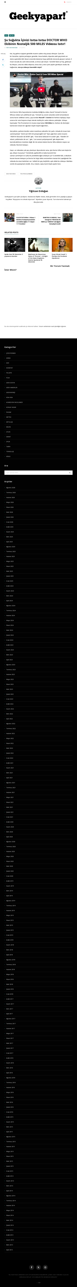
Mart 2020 (9, 866)
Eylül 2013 (9, 1250)
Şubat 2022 (10, 753)
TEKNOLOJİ (10, 451)
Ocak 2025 (9, 581)
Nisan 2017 (10, 1038)
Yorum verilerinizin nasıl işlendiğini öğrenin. (52, 326)
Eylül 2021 (9, 778)
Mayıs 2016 (10, 1092)
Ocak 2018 (9, 994)
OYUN (8, 432)
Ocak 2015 (9, 1171)
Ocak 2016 (9, 1112)
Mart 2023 (9, 689)
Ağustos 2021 (10, 783)
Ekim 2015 (9, 1127)
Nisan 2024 (10, 625)
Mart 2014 (9, 1220)
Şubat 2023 (10, 694)
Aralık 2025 (9, 527)
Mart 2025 (9, 571)
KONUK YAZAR (11, 407)
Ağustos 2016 (10, 1078)
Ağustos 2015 (10, 1137)
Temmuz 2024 (11, 610)
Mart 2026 (9, 512)
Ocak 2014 (9, 1230)
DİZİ (6, 35)
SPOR (8, 442)
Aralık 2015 (9, 1117)
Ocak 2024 (9, 640)
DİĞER (8, 358)
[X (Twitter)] (38, 1267)
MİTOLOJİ (9, 422)
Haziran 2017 (10, 1028)
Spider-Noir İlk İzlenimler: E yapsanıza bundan (13, 255)
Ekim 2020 (9, 832)
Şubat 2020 (10, 871)
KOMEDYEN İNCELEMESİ (14, 402)
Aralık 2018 (9, 940)
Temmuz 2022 (11, 728)
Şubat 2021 (10, 812)
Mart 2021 (9, 807)
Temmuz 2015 (11, 1141)
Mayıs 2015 (10, 1151)
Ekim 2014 (9, 1186)
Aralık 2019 (9, 881)
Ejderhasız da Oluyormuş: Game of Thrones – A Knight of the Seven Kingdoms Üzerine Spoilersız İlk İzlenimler (38, 258)
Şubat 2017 (10, 1048)
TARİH (8, 447)
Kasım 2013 (10, 1240)
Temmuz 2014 (11, 1201)
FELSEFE (9, 373)
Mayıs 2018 (10, 974)
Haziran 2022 (10, 733)
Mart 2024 (9, 630)
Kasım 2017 (10, 1004)
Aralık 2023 (9, 645)
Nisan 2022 (10, 743)
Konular (8, 412)
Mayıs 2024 (10, 620)
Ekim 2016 (9, 1068)
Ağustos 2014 (10, 1196)
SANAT (8, 437)
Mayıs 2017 (10, 1033)
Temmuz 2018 (11, 964)
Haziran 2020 (10, 851)
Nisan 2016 (10, 1097)
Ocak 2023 (9, 699)
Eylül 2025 (9, 542)
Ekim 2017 (9, 1009)
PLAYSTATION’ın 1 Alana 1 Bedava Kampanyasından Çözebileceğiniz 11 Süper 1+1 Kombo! (25, 220)
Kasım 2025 (10, 532)
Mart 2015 (9, 1161)
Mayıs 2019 (10, 915)
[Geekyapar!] (38, 16)
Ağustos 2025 (10, 547)
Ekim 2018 (9, 950)
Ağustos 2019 (10, 901)
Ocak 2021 (9, 817)
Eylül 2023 (9, 660)
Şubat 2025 (10, 576)
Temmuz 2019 (11, 906)
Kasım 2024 (10, 591)
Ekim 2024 (9, 596)
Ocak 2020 (9, 876)
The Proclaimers (26, 174)
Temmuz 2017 (11, 1024)
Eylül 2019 (9, 896)
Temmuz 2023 (11, 670)
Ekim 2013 (9, 1245)
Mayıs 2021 (10, 797)
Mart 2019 (9, 925)
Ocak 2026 (9, 522)
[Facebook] (3, 60)
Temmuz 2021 (11, 788)
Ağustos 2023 (10, 665)
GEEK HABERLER (11, 387)
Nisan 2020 (10, 861)
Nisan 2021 (10, 802)
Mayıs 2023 (10, 679)
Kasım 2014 (10, 1181)
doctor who (11, 174)
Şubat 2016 (10, 1107)
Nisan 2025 (10, 566)
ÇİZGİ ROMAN (11, 353)
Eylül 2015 (9, 1132)
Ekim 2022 (9, 714)
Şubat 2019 (10, 930)
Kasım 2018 (10, 945)
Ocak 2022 (9, 758)
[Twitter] (3, 65)
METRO (12, 35)
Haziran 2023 (10, 674)
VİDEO (8, 456)
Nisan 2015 (10, 1156)
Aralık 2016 (9, 1058)
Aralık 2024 (9, 586)
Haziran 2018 (10, 969)
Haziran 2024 (10, 615)
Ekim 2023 (9, 655)
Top (39, 1283)
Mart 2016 (9, 1102)
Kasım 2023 (10, 650)
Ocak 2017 (9, 1053)
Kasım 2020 (10, 827)
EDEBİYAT (9, 368)
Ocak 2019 (9, 935)
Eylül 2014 (9, 1191)
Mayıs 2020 (10, 856)
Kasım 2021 (10, 768)
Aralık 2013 (9, 1235)
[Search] (64, 2)
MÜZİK (8, 427)
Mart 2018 (9, 984)
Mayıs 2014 (10, 1210)
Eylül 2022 (9, 719)
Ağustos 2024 (10, 606)
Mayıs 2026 (10, 502)
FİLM (8, 378)
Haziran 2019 (10, 910)
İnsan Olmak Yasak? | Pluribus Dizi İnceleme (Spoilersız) (59, 256)
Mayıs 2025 (10, 561)
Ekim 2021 (9, 773)
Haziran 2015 (10, 1146)
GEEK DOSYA (10, 383)
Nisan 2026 (10, 507)
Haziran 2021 (10, 792)
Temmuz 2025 (11, 551)
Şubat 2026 (10, 517)
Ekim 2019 (9, 891)
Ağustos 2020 (10, 842)
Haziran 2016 (10, 1087)
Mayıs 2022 (10, 738)
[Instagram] (45, 1267)
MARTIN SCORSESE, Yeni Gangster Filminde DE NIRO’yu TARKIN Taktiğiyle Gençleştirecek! (51, 220)
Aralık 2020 (9, 822)
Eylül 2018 (9, 955)
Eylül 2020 (9, 837)
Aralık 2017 (9, 999)
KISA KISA (9, 397)
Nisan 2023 (10, 684)
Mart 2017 (9, 1043)
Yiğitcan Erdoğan (11, 47)
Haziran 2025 (10, 556)
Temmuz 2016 (11, 1082)
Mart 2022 (9, 748)
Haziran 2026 (10, 497)
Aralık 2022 (9, 704)
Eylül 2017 (9, 1014)
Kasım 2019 (10, 886)
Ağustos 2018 (10, 960)
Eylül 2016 (9, 1073)
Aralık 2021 (9, 763)
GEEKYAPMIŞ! (10, 392)
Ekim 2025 (9, 537)
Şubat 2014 (10, 1225)
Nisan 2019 (10, 920)
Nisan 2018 (10, 979)
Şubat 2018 (10, 989)
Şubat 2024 (10, 635)
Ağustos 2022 (10, 724)
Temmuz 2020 (11, 846)
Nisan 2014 (10, 1215)
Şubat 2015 (10, 1166)
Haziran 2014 (10, 1205)
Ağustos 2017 (10, 1019)
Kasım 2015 (10, 1122)
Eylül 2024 (9, 601)
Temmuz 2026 (11, 492)
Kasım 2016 (10, 1063)
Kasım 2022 (10, 709)
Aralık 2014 (9, 1176)
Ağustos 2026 (10, 488)
